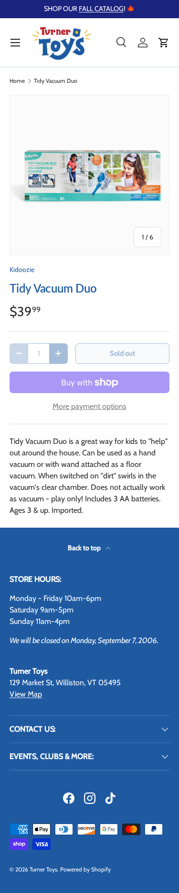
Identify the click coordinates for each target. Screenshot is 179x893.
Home (17, 81)
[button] (163, 42)
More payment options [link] (89, 406)
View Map (26, 694)
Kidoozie (22, 269)
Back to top (85, 547)
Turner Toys (43, 869)
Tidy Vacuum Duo (55, 81)
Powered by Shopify (85, 869)
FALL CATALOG (101, 8)
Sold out (122, 353)
